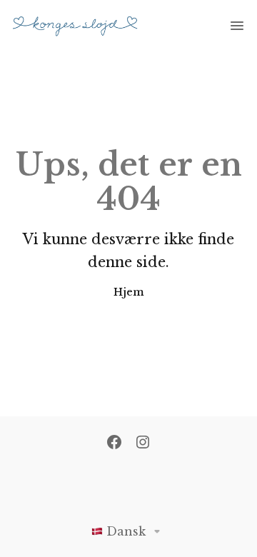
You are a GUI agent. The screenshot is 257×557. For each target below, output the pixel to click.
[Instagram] (142, 443)
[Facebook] (114, 443)
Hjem (129, 292)
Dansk (126, 531)
